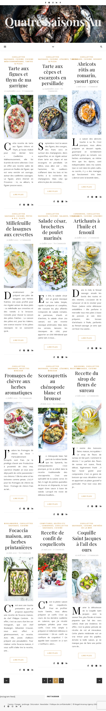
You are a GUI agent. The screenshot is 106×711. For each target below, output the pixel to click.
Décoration (34, 704)
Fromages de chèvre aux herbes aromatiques (19, 384)
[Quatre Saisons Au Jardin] (53, 24)
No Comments (55, 89)
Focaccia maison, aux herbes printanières (18, 538)
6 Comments (58, 549)
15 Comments (93, 395)
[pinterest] (49, 2)
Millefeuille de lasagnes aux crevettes (18, 228)
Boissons (79, 366)
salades (63, 216)
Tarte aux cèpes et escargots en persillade (52, 74)
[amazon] (60, 2)
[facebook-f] (46, 2)
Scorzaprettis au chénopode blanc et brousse (52, 386)
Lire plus (18, 194)
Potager (18, 704)
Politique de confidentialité (60, 704)
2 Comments (25, 240)
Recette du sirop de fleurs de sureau (86, 381)
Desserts (98, 59)
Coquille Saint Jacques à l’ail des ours (86, 541)
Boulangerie (11, 523)
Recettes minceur (21, 369)
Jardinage (25, 704)
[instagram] (53, 2)
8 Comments (27, 91)
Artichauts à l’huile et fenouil (87, 226)
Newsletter (44, 704)
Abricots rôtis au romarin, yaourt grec (86, 72)
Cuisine (20, 59)
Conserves (79, 214)
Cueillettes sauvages (15, 215)
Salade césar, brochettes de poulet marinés (53, 229)
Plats (22, 218)
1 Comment (92, 86)
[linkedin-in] (57, 2)
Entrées (97, 526)
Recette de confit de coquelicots (52, 538)
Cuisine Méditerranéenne (18, 60)
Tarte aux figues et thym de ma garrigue (18, 76)
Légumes (64, 59)
